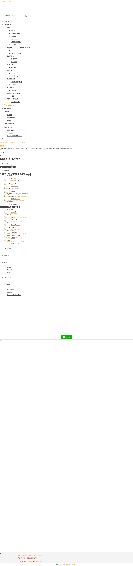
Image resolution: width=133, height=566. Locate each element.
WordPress (38, 561)
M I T (2, 145)
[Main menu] (0, 155)
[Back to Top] (0, 553)
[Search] (26, 16)
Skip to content (5, 1)
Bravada (29, 561)
